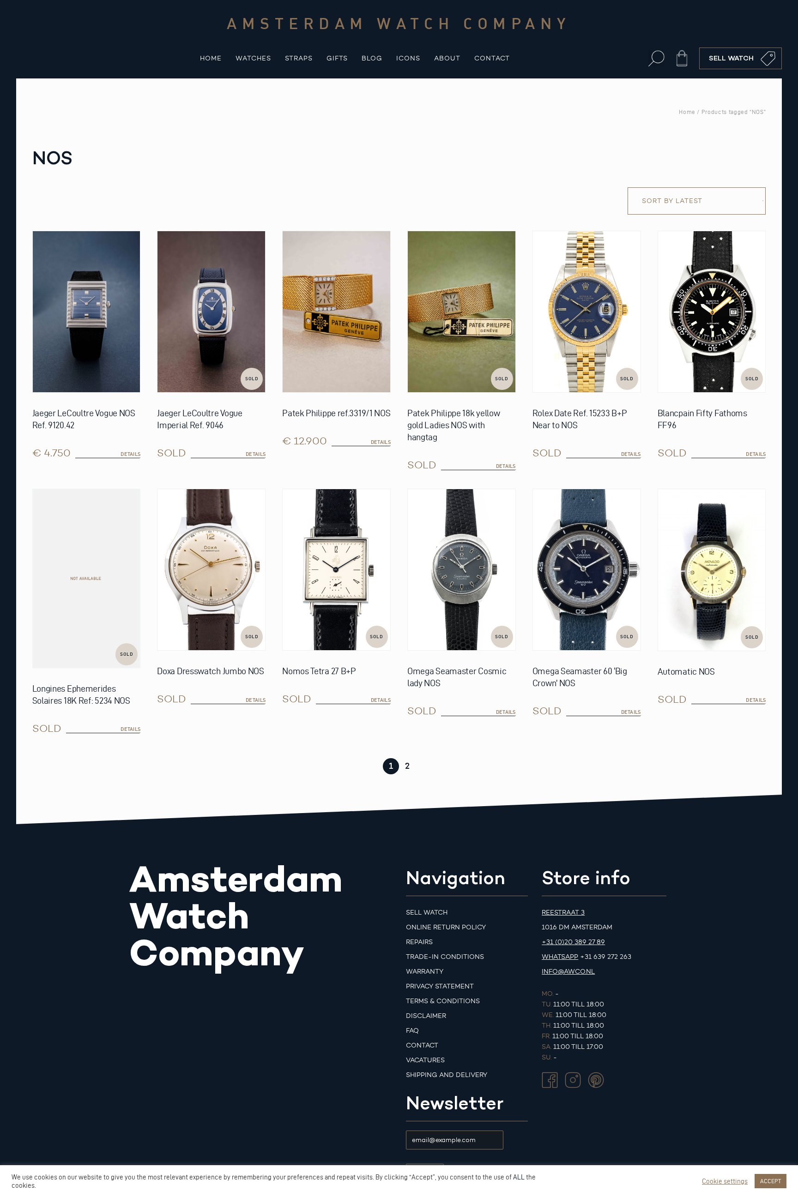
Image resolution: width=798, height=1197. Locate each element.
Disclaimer (426, 1016)
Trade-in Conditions (445, 957)
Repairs (419, 942)
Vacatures (425, 1060)
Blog (372, 58)
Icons (408, 58)
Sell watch (426, 912)
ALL (519, 1177)
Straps (299, 58)
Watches (253, 58)
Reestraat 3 (563, 912)
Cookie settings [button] (725, 1181)
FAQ (412, 1031)
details (130, 454)
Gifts (337, 58)
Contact (492, 58)
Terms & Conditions (443, 1001)
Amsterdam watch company (399, 23)
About (447, 58)
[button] (656, 58)
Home (211, 58)
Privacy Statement (440, 986)
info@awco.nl (568, 972)
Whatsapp (560, 957)
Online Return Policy (446, 927)
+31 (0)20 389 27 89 (573, 942)
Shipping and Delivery (446, 1075)
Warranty (424, 972)
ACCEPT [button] (770, 1181)
